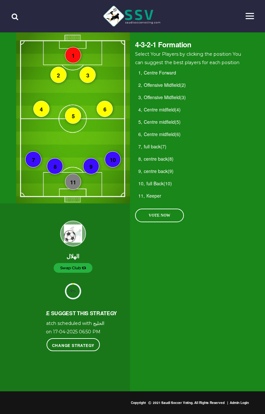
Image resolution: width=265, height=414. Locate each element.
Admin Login (239, 402)
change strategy (73, 345)
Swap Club (71, 267)
